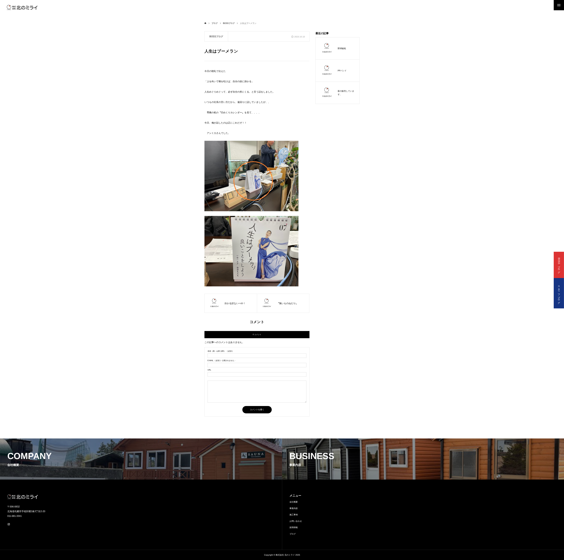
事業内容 (293, 508)
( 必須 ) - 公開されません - (221, 360)
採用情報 (293, 527)
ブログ (292, 534)
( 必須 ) (220, 351)
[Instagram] (8, 524)
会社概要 (293, 502)
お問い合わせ (295, 521)
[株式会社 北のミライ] (22, 7)
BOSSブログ (216, 36)
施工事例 (293, 514)
